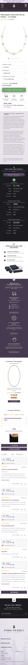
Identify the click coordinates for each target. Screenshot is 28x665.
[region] (14, 438)
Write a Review (17, 449)
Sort (12, 454)
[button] (14, 19)
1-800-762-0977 (4, 653)
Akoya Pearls (17, 158)
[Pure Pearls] (14, 5)
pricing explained (6, 85)
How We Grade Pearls (13, 351)
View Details (7, 107)
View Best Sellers (14, 401)
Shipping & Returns (20, 113)
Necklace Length (7, 64)
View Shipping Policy (13, 312)
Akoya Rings (16, 159)
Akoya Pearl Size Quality (9, 76)
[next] (23, 382)
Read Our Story (13, 333)
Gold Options (6, 70)
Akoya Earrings (11, 159)
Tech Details (12, 113)
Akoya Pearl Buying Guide (11, 140)
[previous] (4, 382)
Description (6, 113)
